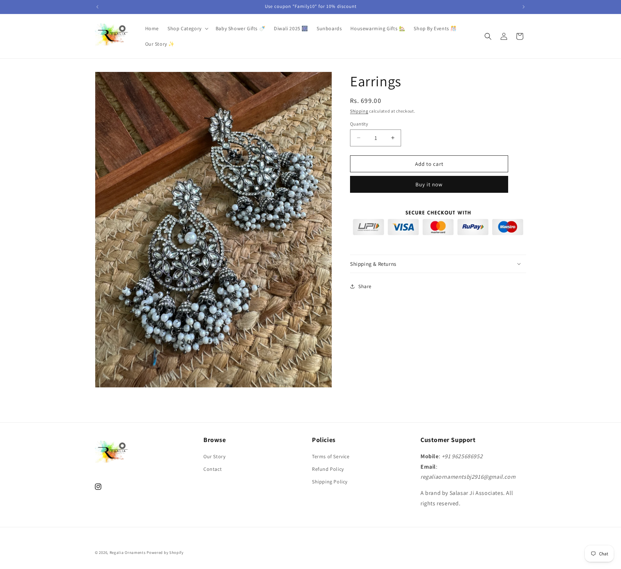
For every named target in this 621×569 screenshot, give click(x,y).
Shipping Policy (330, 481)
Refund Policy (328, 469)
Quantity (359, 123)
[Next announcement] (524, 7)
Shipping (359, 111)
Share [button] (365, 286)
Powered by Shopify (165, 552)
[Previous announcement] (97, 7)
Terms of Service (331, 456)
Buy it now (429, 184)
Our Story (214, 456)
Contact (212, 469)
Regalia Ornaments (128, 552)
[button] (187, 28)
